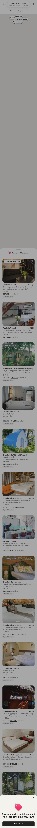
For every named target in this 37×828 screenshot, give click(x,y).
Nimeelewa (18, 824)
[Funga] (34, 798)
